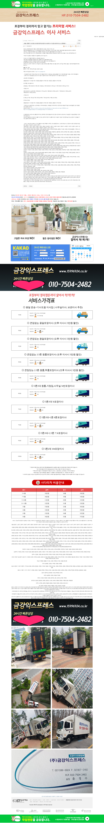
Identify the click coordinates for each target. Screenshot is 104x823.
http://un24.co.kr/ (56, 108)
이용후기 (54, 796)
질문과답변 (48, 796)
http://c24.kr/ (42, 108)
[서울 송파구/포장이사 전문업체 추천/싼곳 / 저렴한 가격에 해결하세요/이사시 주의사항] (25, 186)
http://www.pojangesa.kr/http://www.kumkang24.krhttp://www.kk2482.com (38, 109)
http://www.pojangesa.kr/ (40, 71)
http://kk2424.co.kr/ (49, 108)
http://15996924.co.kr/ (64, 108)
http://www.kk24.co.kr (35, 108)
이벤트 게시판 (59, 796)
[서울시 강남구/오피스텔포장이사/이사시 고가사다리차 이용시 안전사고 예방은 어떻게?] (30, 186)
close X (91, 5)
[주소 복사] (78, 43)
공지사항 (44, 796)
